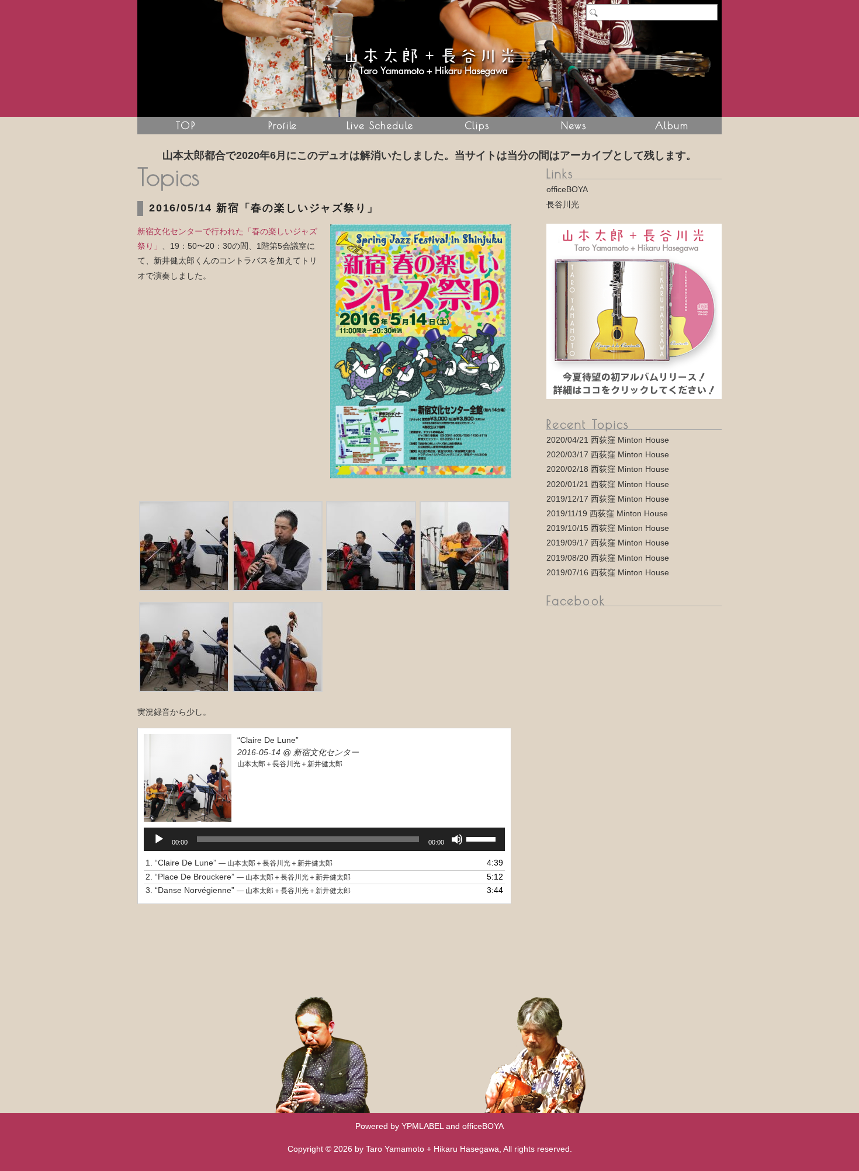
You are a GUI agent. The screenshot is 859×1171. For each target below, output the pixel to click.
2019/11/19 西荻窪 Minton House (607, 513)
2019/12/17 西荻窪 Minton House (607, 498)
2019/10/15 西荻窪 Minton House (607, 528)
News (574, 125)
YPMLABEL (422, 1126)
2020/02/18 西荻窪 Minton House (607, 469)
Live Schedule (380, 125)
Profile (282, 125)
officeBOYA (567, 189)
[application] (324, 839)
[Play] (159, 839)
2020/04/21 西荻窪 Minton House (607, 439)
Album (671, 125)
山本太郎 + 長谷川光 (429, 58)
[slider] (482, 838)
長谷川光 (562, 204)
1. (239, 862)
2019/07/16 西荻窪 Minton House (607, 572)
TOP (185, 125)
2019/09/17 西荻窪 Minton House (607, 542)
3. (248, 890)
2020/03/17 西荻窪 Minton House (607, 454)
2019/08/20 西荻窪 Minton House (607, 557)
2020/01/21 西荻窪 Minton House (607, 484)
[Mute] (457, 839)
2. (248, 876)
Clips (477, 125)
